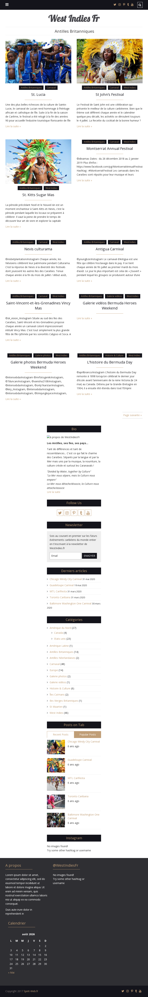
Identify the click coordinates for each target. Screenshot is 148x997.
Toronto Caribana (60, 597)
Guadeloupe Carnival (62, 585)
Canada (58, 632)
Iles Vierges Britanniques (64, 700)
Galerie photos (43, 355)
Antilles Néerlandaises (62, 658)
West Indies (130, 87)
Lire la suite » (13, 126)
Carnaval (51, 87)
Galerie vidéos (114, 296)
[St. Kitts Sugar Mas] (38, 161)
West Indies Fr (74, 18)
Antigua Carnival (110, 249)
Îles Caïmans (57, 694)
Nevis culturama (38, 249)
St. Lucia (38, 94)
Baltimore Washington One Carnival (70, 603)
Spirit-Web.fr (31, 991)
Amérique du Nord (60, 628)
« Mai (11, 972)
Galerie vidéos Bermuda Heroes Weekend (110, 306)
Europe (54, 670)
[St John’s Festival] (110, 61)
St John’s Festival (110, 94)
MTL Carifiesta (58, 591)
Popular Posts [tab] (87, 734)
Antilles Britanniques (31, 87)
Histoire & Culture (114, 355)
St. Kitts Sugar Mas (38, 194)
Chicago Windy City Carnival (66, 579)
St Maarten (56, 706)
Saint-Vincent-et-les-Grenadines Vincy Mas (38, 306)
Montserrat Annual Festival (109, 148)
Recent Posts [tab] (60, 734)
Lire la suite (53, 492)
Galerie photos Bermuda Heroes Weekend (38, 365)
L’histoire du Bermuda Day (109, 362)
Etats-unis (60, 638)
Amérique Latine (59, 645)
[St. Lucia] (38, 61)
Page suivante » (132, 415)
